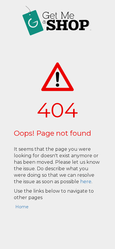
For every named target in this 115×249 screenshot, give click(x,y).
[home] (57, 20)
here (85, 181)
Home (22, 206)
